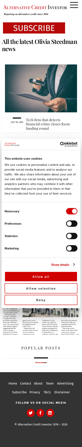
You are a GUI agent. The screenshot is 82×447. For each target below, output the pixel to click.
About (38, 383)
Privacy (34, 392)
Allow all (41, 276)
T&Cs (47, 392)
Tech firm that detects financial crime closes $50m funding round (48, 123)
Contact (25, 383)
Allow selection (41, 288)
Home (13, 383)
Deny (41, 300)
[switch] (71, 224)
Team (50, 383)
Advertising (65, 383)
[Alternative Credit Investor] (34, 7)
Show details (60, 264)
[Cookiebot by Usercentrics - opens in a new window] (60, 144)
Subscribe (19, 392)
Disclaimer (62, 392)
